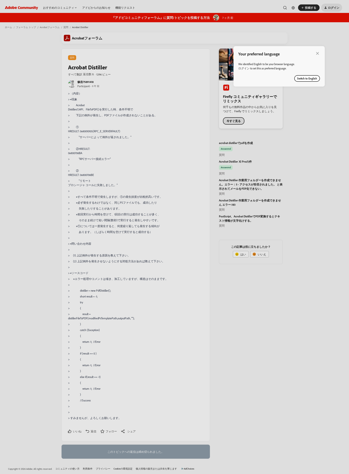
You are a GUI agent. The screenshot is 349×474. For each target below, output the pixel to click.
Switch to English (307, 78)
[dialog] (279, 66)
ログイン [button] (244, 68)
